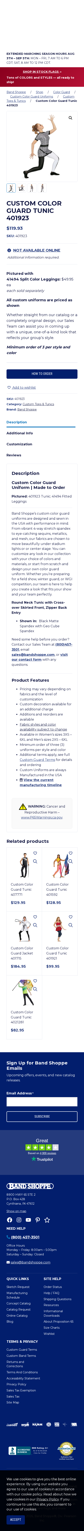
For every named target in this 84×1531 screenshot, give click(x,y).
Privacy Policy (47, 1499)
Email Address (20, 1093)
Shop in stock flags (41, 72)
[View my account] (22, 42)
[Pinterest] (38, 1220)
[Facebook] (10, 1220)
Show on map (16, 1211)
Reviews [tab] (14, 455)
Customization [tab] (19, 444)
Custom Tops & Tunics (38, 404)
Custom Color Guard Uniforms (31, 96)
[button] (70, 118)
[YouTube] (28, 1220)
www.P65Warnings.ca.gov (41, 817)
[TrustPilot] (47, 1220)
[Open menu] (73, 42)
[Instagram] (19, 1220)
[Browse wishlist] (33, 42)
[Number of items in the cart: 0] (45, 42)
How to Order (42, 374)
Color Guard (61, 92)
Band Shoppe (16, 92)
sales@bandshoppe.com (33, 655)
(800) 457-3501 (25, 1237)
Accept (15, 1520)
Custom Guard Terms (37, 760)
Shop (39, 92)
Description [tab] (17, 422)
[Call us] (11, 42)
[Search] (73, 30)
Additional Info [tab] (20, 433)
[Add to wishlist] (35, 853)
